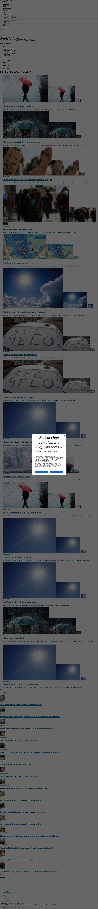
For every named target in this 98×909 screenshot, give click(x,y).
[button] (49, 454)
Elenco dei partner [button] (46, 461)
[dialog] (49, 454)
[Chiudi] (64, 436)
